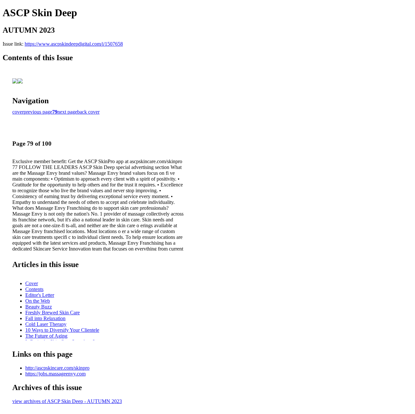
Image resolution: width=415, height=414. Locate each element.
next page (67, 112)
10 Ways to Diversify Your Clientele (62, 330)
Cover (31, 283)
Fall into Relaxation (45, 318)
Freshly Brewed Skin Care (52, 312)
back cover (88, 112)
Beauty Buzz (38, 306)
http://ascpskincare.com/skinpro (57, 368)
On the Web (37, 301)
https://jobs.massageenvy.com (55, 373)
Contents (34, 289)
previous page (38, 112)
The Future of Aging (46, 336)
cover (18, 112)
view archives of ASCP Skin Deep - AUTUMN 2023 (67, 401)
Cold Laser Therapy (45, 324)
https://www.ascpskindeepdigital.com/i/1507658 (74, 44)
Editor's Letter (39, 295)
